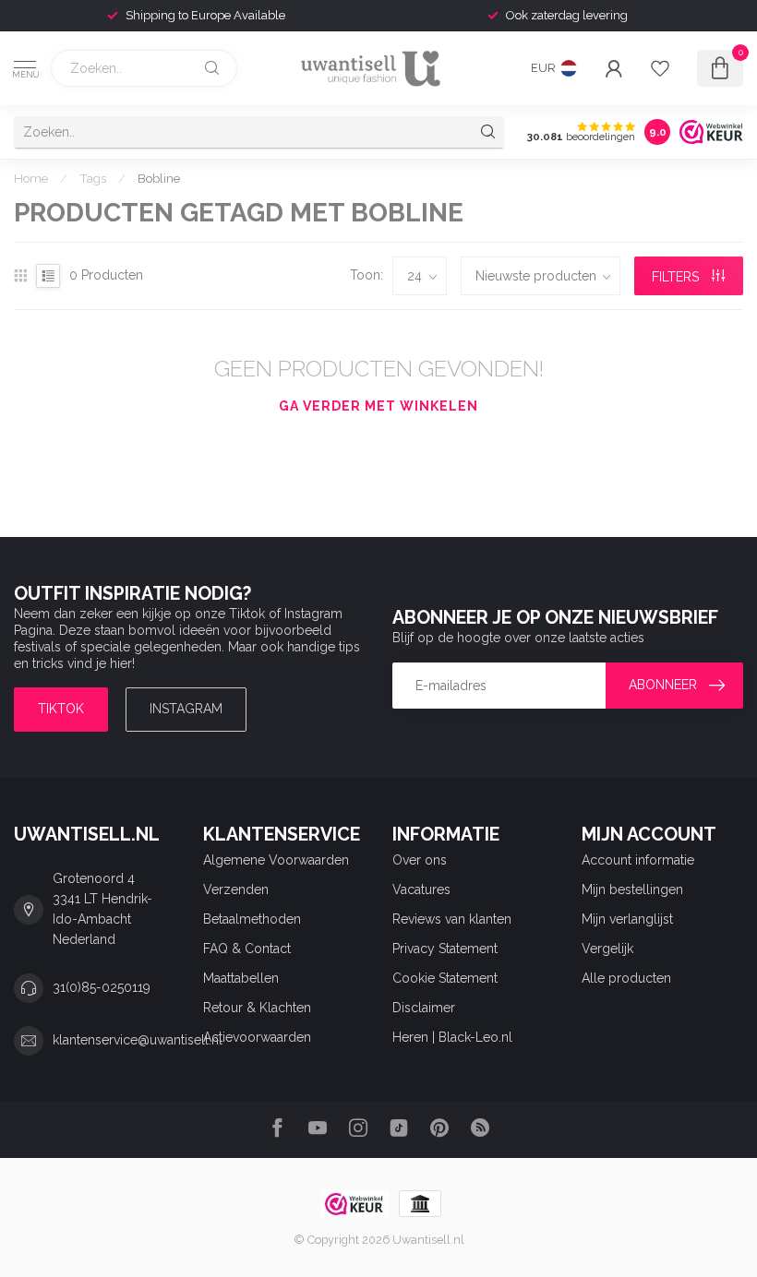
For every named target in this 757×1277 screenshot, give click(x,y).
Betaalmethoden (252, 919)
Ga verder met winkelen (378, 406)
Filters (677, 276)
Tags (92, 178)
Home (31, 178)
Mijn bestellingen (632, 889)
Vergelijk (607, 948)
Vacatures (421, 889)
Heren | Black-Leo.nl (452, 1037)
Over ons (419, 860)
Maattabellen (241, 978)
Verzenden (236, 889)
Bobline (159, 178)
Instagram (186, 708)
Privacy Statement (445, 948)
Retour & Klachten (257, 1007)
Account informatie (638, 860)
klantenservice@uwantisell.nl (137, 1039)
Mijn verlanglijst (627, 919)
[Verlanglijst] (660, 68)
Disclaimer (423, 1007)
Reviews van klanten (451, 919)
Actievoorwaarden (257, 1037)
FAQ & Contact (247, 948)
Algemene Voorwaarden (276, 860)
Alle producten (626, 978)
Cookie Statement (445, 978)
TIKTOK (61, 708)
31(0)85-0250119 (101, 987)
